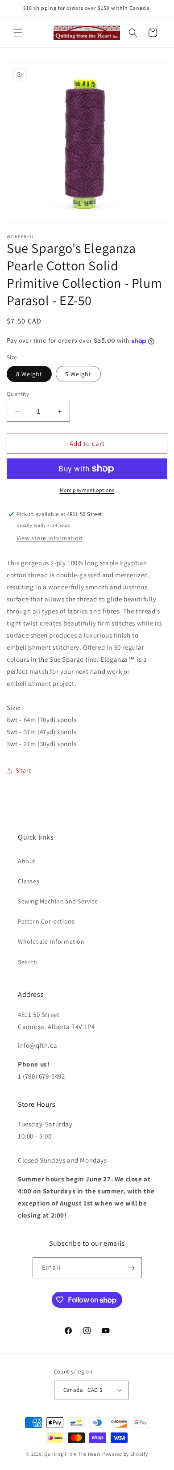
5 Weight (78, 374)
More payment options (87, 490)
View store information (50, 538)
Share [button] (24, 770)
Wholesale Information (51, 941)
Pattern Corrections (46, 921)
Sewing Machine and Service (58, 901)
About (27, 861)
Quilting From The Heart (72, 1454)
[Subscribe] (131, 1267)
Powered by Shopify (125, 1454)
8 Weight (29, 374)
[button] (18, 32)
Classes (28, 881)
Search (27, 962)
